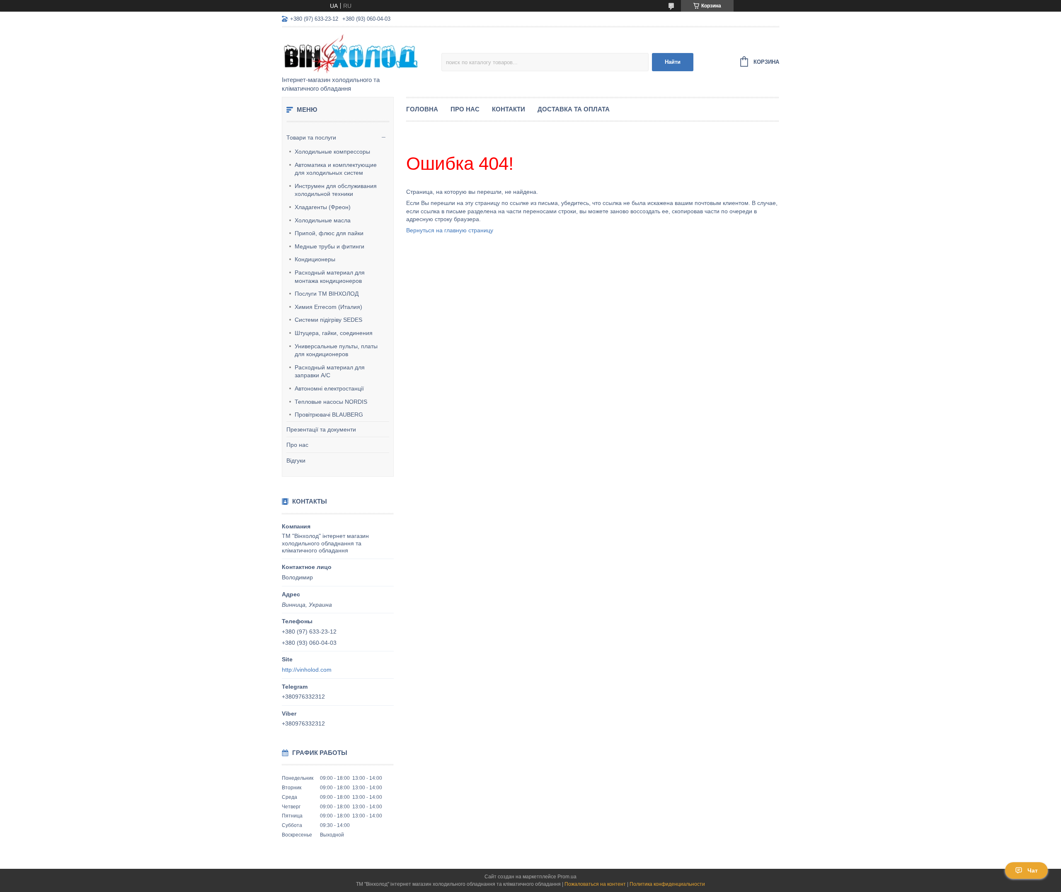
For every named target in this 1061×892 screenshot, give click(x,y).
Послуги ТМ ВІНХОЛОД (327, 293)
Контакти (508, 109)
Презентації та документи (321, 429)
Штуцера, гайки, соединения (334, 333)
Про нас (297, 444)
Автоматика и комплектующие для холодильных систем (336, 169)
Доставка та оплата (574, 109)
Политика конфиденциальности (667, 884)
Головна (422, 109)
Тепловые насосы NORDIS (331, 401)
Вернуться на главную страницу (449, 230)
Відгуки (295, 460)
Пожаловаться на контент (595, 884)
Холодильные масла (323, 220)
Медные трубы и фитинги (329, 246)
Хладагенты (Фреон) (323, 207)
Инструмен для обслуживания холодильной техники (336, 190)
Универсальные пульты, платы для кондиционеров (336, 350)
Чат (1032, 870)
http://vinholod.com (307, 669)
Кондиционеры (315, 259)
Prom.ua (567, 877)
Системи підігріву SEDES (328, 319)
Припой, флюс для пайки (329, 233)
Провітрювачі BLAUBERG (329, 414)
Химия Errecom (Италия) (328, 307)
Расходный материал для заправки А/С (330, 371)
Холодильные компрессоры (332, 151)
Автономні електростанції (329, 388)
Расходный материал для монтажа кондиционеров (330, 276)
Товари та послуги (311, 137)
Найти (673, 62)
